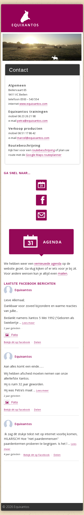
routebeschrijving (43, 150)
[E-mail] (41, 215)
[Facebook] (41, 200)
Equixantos (23, 290)
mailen (62, 273)
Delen (37, 342)
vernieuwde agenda (47, 263)
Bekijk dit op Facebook (17, 342)
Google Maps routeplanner (43, 155)
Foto (14, 335)
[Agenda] (41, 185)
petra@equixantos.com (32, 121)
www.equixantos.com (33, 104)
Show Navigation (70, 13)
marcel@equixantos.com (33, 138)
